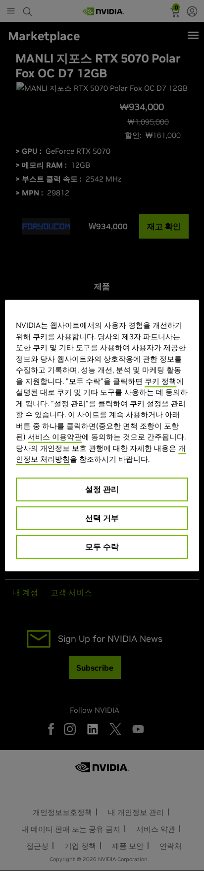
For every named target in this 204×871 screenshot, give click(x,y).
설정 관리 (102, 489)
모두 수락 (102, 546)
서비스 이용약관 (55, 436)
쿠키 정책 (160, 380)
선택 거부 (102, 517)
